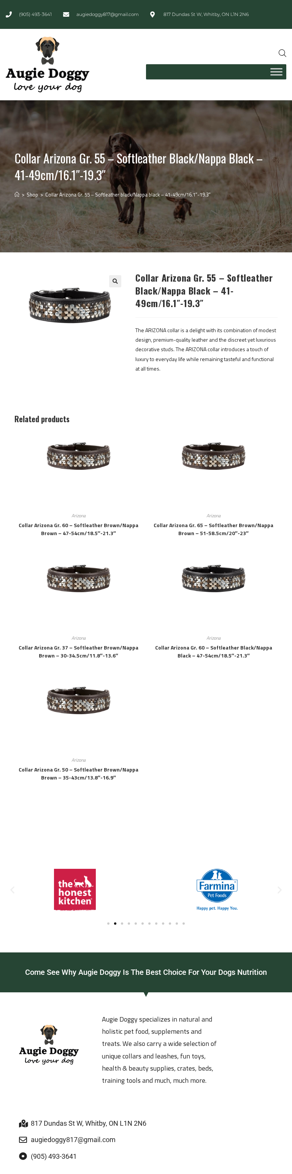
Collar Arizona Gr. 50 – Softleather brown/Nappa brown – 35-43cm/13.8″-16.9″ (78, 773)
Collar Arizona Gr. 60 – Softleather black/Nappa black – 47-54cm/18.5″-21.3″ (213, 651)
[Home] (16, 194)
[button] (115, 281)
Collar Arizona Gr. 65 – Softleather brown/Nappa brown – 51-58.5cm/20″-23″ (213, 529)
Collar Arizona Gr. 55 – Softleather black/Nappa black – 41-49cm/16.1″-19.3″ (128, 194)
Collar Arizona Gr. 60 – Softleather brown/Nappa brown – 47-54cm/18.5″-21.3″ (78, 529)
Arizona (78, 515)
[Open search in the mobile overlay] (282, 53)
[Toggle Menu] (276, 71)
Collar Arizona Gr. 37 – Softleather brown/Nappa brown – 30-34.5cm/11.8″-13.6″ (78, 651)
